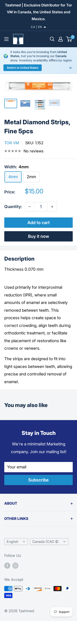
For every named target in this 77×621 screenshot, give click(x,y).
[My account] (60, 39)
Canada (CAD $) (45, 541)
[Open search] (52, 39)
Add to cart (38, 222)
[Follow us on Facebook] (7, 565)
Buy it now (38, 236)
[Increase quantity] (52, 206)
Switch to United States (22, 67)
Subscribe (38, 480)
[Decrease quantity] (29, 206)
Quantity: (13, 206)
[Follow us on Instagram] (15, 565)
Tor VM (11, 143)
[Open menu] (6, 39)
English (12, 541)
